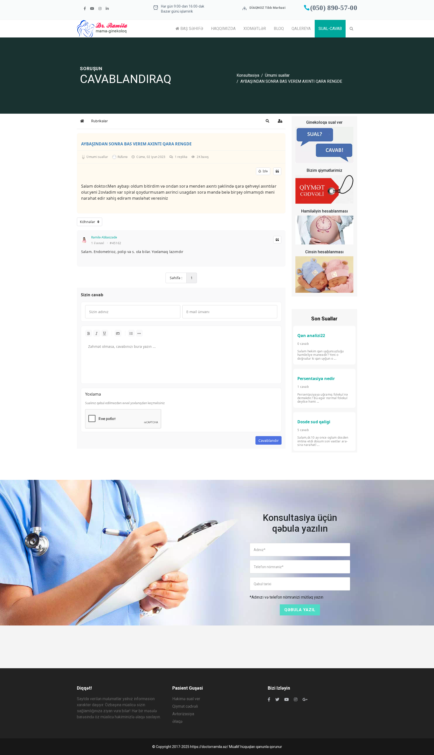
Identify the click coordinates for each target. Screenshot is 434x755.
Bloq (279, 28)
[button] (267, 121)
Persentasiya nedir (316, 378)
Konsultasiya (248, 75)
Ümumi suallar (277, 75)
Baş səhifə (191, 28)
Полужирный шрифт (88, 333)
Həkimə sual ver (186, 698)
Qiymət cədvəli (185, 706)
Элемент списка (139, 333)
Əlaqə (177, 721)
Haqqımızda (223, 28)
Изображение (118, 333)
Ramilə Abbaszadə (104, 237)
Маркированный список (131, 333)
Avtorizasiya (183, 713)
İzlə (264, 171)
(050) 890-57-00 (333, 8)
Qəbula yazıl (299, 609)
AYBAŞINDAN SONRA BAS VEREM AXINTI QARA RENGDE (136, 144)
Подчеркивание (104, 333)
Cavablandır (268, 440)
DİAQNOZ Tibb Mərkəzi (267, 8)
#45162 (115, 243)
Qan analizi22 (311, 335)
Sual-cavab (330, 28)
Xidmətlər (254, 28)
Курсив (96, 333)
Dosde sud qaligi (313, 421)
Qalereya (301, 28)
